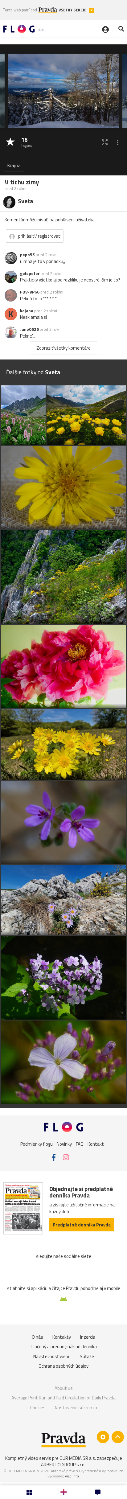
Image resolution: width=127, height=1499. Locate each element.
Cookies (38, 1407)
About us (64, 1388)
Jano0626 (29, 329)
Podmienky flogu (36, 1144)
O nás (37, 1337)
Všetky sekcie (73, 10)
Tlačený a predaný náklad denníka (64, 1346)
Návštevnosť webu (52, 1356)
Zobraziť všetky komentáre (63, 347)
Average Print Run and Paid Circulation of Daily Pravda (63, 1397)
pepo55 (27, 255)
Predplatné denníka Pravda (82, 1224)
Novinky (64, 1144)
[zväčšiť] (105, 142)
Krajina (14, 165)
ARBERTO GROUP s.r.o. (63, 1464)
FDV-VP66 (29, 292)
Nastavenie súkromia (76, 1407)
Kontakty (61, 1337)
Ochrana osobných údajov (63, 1366)
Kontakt (96, 1144)
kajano (26, 311)
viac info (72, 1476)
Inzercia (87, 1337)
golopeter (30, 273)
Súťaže (87, 1356)
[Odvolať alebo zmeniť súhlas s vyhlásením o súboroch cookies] (103, 1437)
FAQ (80, 1144)
